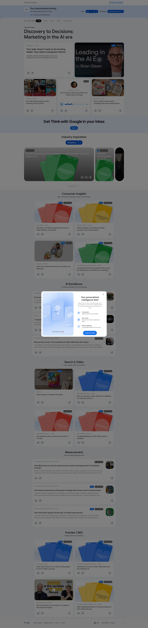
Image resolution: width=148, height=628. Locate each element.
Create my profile (90, 333)
